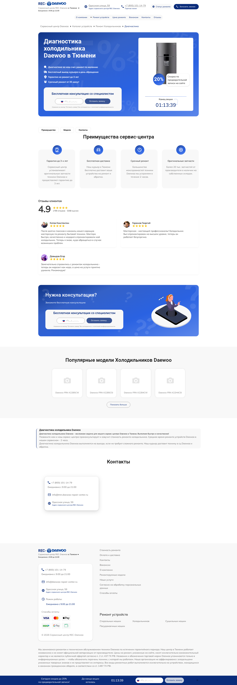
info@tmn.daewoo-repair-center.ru (70, 494)
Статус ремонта (163, 6)
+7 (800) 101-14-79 (135, 5)
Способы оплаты (108, 593)
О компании (81, 17)
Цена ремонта (119, 17)
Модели (67, 130)
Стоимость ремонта (110, 550)
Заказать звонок (187, 6)
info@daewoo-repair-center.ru (61, 581)
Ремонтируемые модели (112, 574)
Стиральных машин (110, 621)
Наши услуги (107, 579)
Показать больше (118, 404)
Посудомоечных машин (112, 626)
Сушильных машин (175, 621)
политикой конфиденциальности (102, 107)
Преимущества (48, 130)
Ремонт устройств (101, 17)
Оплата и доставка (110, 555)
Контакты (146, 17)
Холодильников (140, 621)
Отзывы (157, 17)
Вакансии (133, 17)
